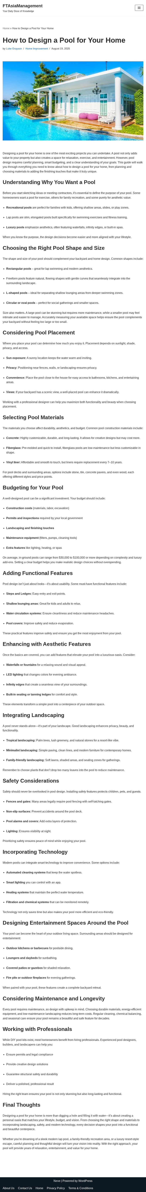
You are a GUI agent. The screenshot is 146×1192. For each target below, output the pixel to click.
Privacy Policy (56, 1188)
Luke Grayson (14, 48)
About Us (8, 1188)
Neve (57, 1180)
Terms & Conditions (80, 1188)
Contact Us (25, 1188)
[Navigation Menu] (139, 8)
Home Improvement (36, 48)
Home (6, 28)
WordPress (85, 1180)
